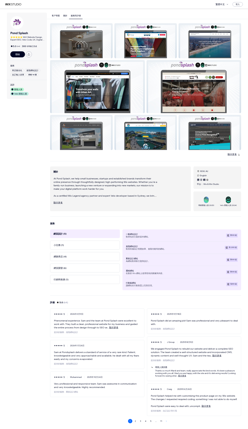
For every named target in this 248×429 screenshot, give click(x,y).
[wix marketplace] (13, 4)
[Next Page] (166, 421)
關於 (65, 15)
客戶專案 (56, 15)
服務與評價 (76, 15)
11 (161, 421)
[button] (81, 40)
